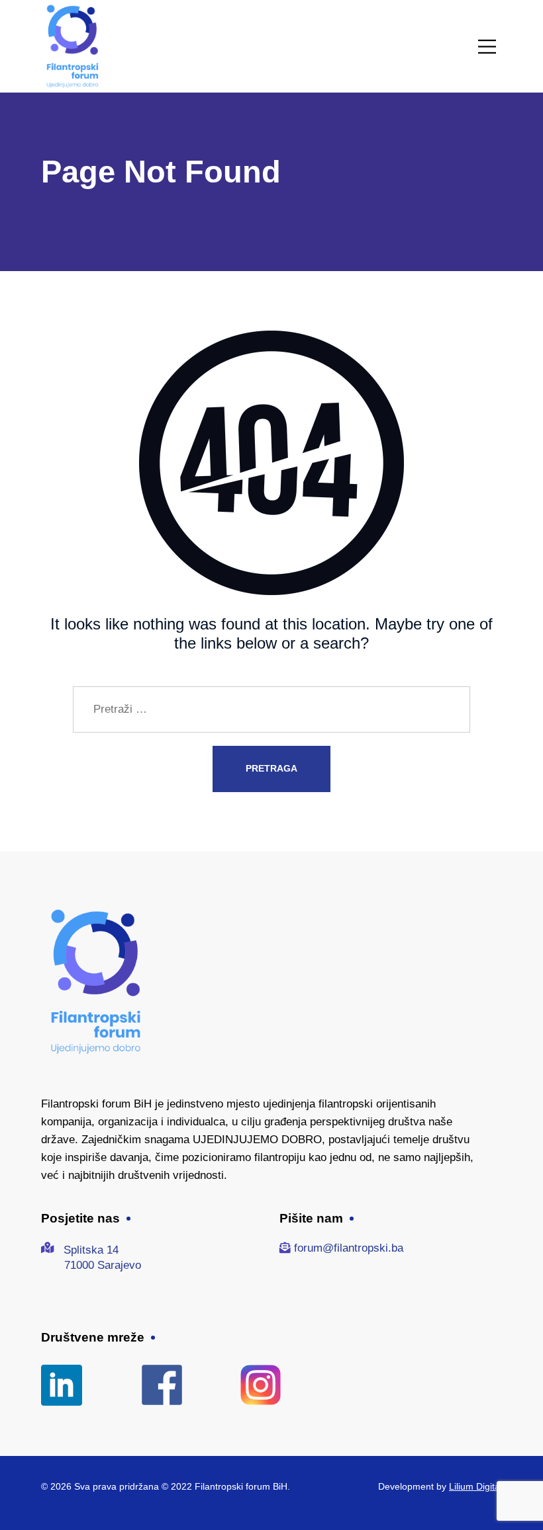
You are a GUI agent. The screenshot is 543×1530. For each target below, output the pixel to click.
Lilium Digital (475, 1486)
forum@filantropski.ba (348, 1248)
